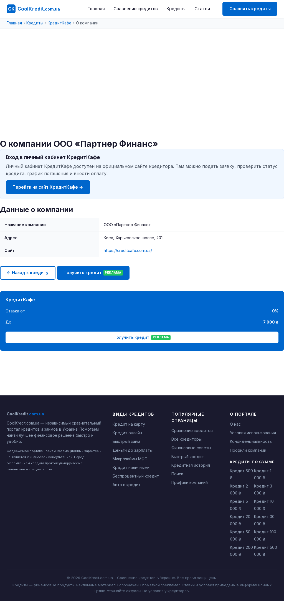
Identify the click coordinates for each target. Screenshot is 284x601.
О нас (235, 424)
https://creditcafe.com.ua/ (128, 250)
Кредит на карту (129, 424)
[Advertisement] (142, 97)
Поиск (177, 473)
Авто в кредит (127, 484)
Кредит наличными (131, 467)
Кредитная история (190, 465)
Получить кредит (92, 272)
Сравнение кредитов (135, 8)
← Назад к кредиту (28, 272)
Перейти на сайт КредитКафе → (47, 187)
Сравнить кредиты (250, 8)
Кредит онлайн (127, 432)
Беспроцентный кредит (136, 476)
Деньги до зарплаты (133, 450)
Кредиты (176, 8)
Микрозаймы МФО (130, 458)
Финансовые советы (191, 447)
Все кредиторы (186, 439)
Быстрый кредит (187, 456)
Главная (96, 8)
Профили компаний (189, 482)
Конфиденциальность (251, 441)
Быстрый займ (126, 441)
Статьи (202, 8)
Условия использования (253, 432)
